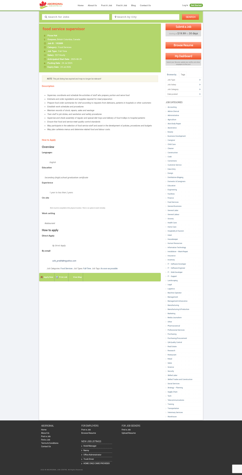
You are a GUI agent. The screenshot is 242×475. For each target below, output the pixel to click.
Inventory (171, 260)
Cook (170, 157)
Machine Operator (175, 293)
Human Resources (175, 243)
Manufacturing (173, 305)
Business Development (177, 136)
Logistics (171, 289)
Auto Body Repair (174, 124)
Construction (173, 153)
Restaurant (172, 355)
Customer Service (175, 165)
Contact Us (145, 5)
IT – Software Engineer (176, 268)
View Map (77, 277)
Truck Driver (88, 459)
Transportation (173, 408)
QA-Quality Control (175, 342)
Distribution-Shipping (175, 177)
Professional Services (176, 330)
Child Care (172, 144)
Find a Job (121, 5)
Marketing (171, 314)
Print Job (63, 277)
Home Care (172, 227)
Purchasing (172, 334)
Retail (170, 359)
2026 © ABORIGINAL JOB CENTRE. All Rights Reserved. (61, 470)
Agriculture (172, 120)
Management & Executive (177, 301)
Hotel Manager (89, 446)
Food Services (67, 268)
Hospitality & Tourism (176, 231)
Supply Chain (172, 392)
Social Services (174, 384)
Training (171, 404)
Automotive (172, 128)
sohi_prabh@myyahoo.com (64, 260)
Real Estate (172, 347)
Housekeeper (173, 239)
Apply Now (48, 277)
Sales (170, 363)
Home (81, 5)
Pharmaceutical (174, 326)
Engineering (172, 190)
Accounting (172, 107)
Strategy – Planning (175, 388)
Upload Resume (129, 433)
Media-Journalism (175, 318)
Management (173, 297)
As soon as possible (109, 268)
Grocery (171, 219)
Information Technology (177, 247)
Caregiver (171, 140)
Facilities (171, 194)
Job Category (172, 89)
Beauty (170, 132)
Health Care (172, 223)
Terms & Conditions (49, 443)
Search (190, 17)
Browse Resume (183, 45)
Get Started (196, 5)
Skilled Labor (172, 375)
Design (170, 173)
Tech (169, 396)
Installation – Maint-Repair (178, 252)
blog (133, 5)
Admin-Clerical (173, 111)
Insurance (171, 256)
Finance (171, 198)
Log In (185, 5)
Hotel (170, 235)
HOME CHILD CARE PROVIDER (96, 463)
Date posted (172, 94)
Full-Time (87, 268)
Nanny (86, 450)
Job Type (171, 80)
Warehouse (172, 417)
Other (170, 322)
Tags (183, 74)
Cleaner (171, 148)
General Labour (173, 214)
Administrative (173, 115)
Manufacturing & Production (178, 309)
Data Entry (172, 169)
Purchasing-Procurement (177, 338)
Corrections (172, 161)
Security (171, 371)
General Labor (173, 210)
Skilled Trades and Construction (180, 379)
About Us (92, 5)
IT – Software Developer (177, 264)
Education (171, 186)
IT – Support (172, 276)
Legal (170, 285)
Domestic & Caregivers (176, 181)
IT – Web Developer (175, 272)
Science (171, 367)
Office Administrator (92, 455)
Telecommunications (176, 400)
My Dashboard (183, 56)
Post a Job (106, 5)
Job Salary (171, 85)
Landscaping (173, 281)
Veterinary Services (175, 412)
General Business (175, 206)
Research (171, 351)
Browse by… (172, 74)
